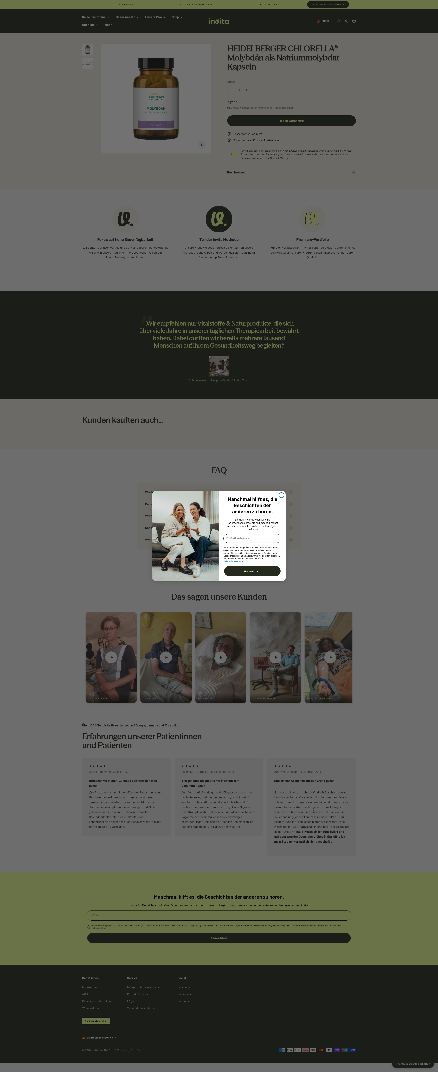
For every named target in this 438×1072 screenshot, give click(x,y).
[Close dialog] (281, 495)
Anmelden (252, 571)
